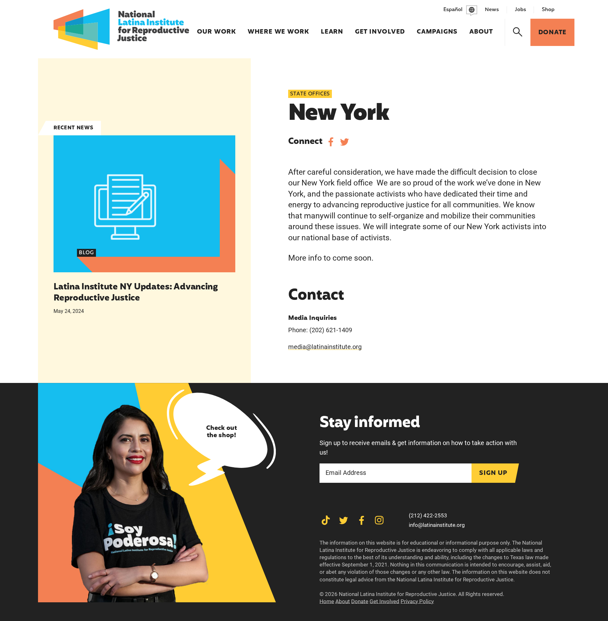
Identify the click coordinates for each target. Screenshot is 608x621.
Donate (359, 601)
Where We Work (278, 28)
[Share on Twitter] (344, 142)
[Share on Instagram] (379, 520)
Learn (332, 28)
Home (327, 601)
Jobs (520, 10)
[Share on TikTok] (326, 520)
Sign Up (493, 473)
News (492, 10)
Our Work (216, 28)
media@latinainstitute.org (325, 347)
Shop (548, 10)
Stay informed (370, 423)
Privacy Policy (417, 601)
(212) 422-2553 (428, 515)
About (481, 28)
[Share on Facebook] (331, 142)
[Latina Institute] (121, 29)
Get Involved (380, 28)
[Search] (518, 32)
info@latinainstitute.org (437, 525)
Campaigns (437, 28)
